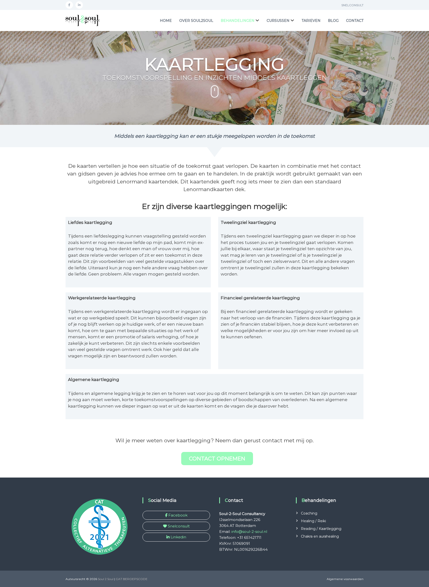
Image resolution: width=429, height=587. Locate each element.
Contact (354, 20)
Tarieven (311, 20)
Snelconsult (352, 5)
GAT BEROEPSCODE (131, 579)
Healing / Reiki (313, 521)
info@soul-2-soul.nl (249, 531)
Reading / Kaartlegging (321, 528)
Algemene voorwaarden (345, 579)
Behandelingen (237, 20)
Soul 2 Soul (105, 579)
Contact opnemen (217, 458)
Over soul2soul (196, 20)
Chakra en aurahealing (320, 536)
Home (166, 20)
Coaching (309, 513)
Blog (333, 20)
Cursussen (278, 20)
